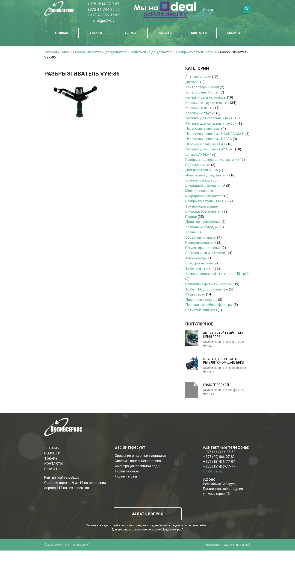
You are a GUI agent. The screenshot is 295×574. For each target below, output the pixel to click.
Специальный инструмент (206, 253)
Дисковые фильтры (201, 299)
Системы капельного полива (138, 461)
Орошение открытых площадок (140, 455)
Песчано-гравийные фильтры (209, 304)
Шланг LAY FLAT (198, 154)
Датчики (192, 82)
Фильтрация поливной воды (137, 466)
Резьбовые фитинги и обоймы (209, 284)
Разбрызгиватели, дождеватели (211, 159)
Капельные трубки (200, 113)
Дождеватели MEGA (201, 170)
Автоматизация (198, 76)
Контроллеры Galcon (202, 87)
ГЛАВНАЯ (61, 33)
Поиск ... (209, 10)
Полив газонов (127, 471)
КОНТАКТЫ (199, 33)
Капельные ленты (199, 107)
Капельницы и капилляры (205, 97)
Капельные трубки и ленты (207, 102)
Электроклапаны (199, 263)
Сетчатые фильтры (201, 310)
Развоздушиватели (200, 242)
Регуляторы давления (203, 248)
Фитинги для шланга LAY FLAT (209, 149)
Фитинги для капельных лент (209, 118)
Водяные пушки (197, 165)
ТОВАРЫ (96, 33)
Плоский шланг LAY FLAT (205, 144)
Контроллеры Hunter (202, 92)
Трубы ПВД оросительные (206, 289)
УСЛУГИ (130, 33)
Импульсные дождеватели (206, 175)
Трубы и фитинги (198, 268)
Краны (190, 232)
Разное (191, 216)
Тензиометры (196, 258)
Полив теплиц (126, 476)
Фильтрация (195, 294)
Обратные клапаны (200, 237)
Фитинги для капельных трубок (210, 123)
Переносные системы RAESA (208, 139)
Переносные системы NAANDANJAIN (215, 134)
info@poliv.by (103, 20)
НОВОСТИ (165, 33)
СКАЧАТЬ (233, 33)
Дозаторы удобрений (203, 222)
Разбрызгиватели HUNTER (206, 201)
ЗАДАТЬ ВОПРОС (147, 514)
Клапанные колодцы (201, 227)
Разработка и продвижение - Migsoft (228, 544)
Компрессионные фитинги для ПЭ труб (217, 273)
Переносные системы (202, 128)
